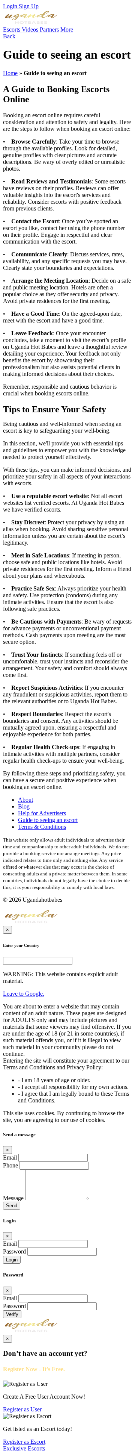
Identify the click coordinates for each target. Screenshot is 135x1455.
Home (10, 73)
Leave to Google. (23, 993)
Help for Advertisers (42, 813)
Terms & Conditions (42, 827)
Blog (24, 806)
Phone (10, 1165)
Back (9, 36)
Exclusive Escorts (24, 1448)
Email (10, 1157)
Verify (12, 1314)
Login (11, 6)
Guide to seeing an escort (48, 820)
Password (14, 1251)
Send (11, 1205)
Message (13, 1198)
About (25, 799)
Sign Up (29, 6)
